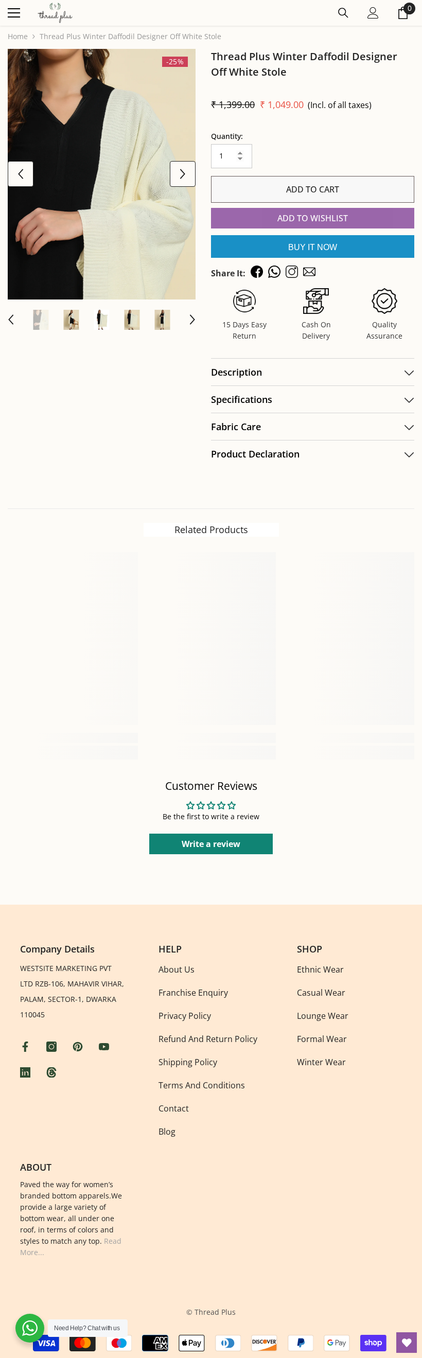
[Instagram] (53, 1047)
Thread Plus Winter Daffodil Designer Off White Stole (304, 64)
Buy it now (312, 247)
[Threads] (53, 1072)
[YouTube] (105, 1047)
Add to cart (312, 189)
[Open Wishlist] (406, 1342)
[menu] (14, 13)
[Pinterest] (79, 1047)
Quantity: (227, 136)
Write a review (211, 844)
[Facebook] (26, 1047)
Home (18, 36)
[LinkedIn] (26, 1072)
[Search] (343, 13)
